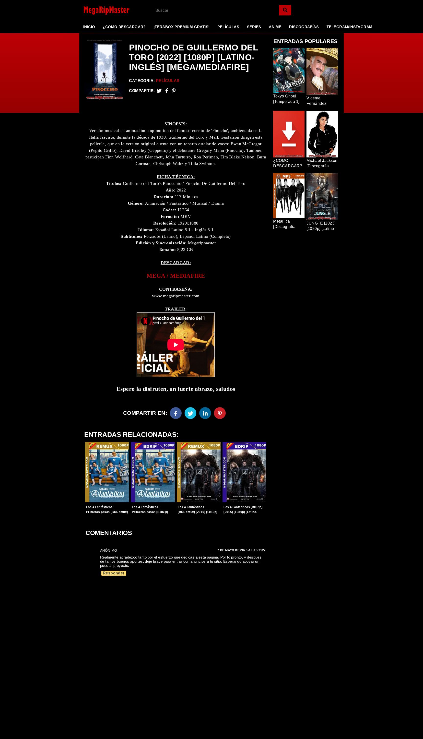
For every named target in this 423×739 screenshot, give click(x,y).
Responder (114, 573)
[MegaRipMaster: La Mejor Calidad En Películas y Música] (102, 10)
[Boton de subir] (413, 728)
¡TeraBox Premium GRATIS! (181, 27)
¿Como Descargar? (124, 27)
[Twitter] (159, 91)
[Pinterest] (173, 91)
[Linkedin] (205, 413)
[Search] (285, 10)
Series (254, 27)
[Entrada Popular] (289, 70)
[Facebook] (176, 413)
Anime (275, 27)
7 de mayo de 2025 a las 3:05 (241, 550)
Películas (228, 27)
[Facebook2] (167, 91)
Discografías (304, 27)
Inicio (89, 27)
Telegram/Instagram (349, 27)
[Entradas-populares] (107, 472)
